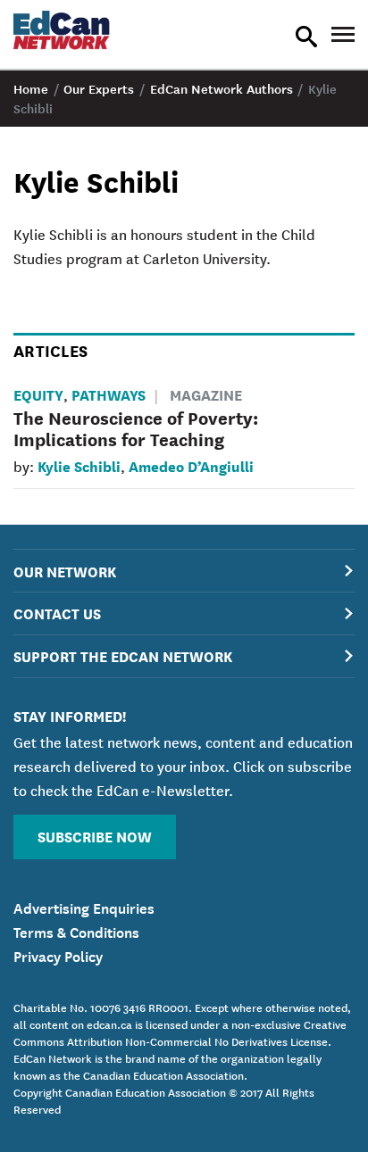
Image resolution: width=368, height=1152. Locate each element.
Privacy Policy (58, 954)
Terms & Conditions (76, 930)
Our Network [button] (64, 570)
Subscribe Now (95, 836)
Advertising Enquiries (84, 906)
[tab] (184, 571)
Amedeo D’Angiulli (191, 465)
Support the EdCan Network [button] (122, 655)
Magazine (206, 394)
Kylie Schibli (79, 465)
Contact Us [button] (57, 612)
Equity (38, 394)
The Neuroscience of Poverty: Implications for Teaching (135, 428)
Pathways (108, 394)
